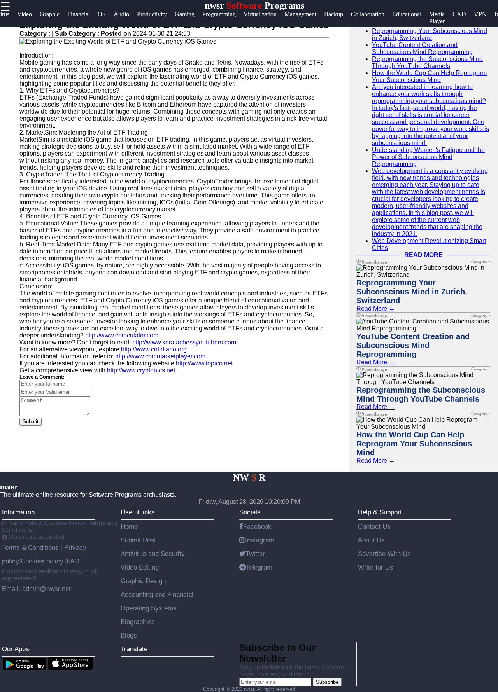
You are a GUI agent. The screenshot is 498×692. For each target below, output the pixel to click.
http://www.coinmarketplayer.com (160, 356)
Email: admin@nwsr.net (36, 588)
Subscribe (327, 682)
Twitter (255, 553)
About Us (371, 540)
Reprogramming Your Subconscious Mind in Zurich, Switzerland (429, 34)
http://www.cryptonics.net (141, 370)
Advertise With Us (384, 553)
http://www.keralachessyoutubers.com (184, 342)
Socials (250, 512)
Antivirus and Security (153, 553)
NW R (249, 477)
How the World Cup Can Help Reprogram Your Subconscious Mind (429, 76)
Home (129, 526)
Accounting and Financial (157, 594)
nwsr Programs (254, 5)
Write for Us (375, 567)
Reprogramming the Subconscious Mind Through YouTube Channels (427, 62)
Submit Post (138, 540)
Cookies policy (42, 561)
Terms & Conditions (31, 547)
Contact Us (374, 526)
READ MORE (423, 255)
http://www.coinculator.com (121, 335)
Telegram (259, 567)
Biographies (138, 622)
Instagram (259, 540)
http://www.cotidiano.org (154, 349)
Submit (31, 422)
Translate (134, 649)
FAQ (73, 561)
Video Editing (140, 567)
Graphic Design (143, 581)
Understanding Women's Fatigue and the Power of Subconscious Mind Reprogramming (428, 157)
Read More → (375, 308)
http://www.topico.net (204, 363)
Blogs (129, 635)
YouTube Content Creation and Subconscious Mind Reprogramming (422, 48)
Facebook (257, 526)
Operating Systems (149, 608)
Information (18, 512)
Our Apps (15, 649)
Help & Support (380, 512)
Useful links (138, 512)
